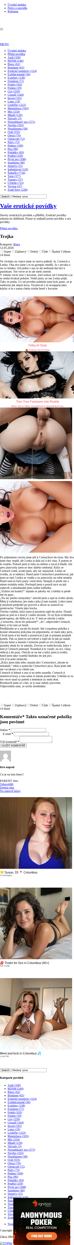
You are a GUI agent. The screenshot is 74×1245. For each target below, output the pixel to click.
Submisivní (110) (18, 169)
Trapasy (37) (15, 179)
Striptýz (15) (15, 166)
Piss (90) (13, 149)
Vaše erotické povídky (28, 205)
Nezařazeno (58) (18, 128)
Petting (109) (15, 145)
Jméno (5, 730)
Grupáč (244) (16, 94)
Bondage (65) (16, 67)
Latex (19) (14, 101)
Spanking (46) (16, 162)
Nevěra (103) (16, 125)
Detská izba (7, 787)
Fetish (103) (15, 84)
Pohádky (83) (16, 152)
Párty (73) (14, 142)
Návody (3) (14, 118)
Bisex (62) (14, 64)
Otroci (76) (14, 135)
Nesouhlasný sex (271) (21, 121)
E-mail (8, 734)
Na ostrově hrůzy (10, 791)
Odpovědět (6, 784)
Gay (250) (14, 91)
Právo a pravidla (17, 8)
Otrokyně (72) (16, 138)
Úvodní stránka (17, 4)
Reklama (13, 11)
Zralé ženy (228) (18, 189)
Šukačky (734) (16, 172)
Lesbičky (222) (17, 104)
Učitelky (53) (16, 183)
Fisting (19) (14, 88)
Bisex (16, 244)
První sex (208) (17, 159)
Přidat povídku (16, 54)
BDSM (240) (16, 60)
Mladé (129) (15, 115)
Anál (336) (14, 57)
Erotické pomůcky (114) (22, 71)
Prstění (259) (15, 155)
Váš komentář (9, 741)
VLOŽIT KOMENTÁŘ (13, 745)
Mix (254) (14, 111)
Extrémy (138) (16, 77)
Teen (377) (14, 176)
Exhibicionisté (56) (19, 74)
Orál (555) (14, 132)
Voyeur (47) (15, 186)
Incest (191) (15, 98)
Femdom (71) (16, 81)
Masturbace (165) (18, 108)
